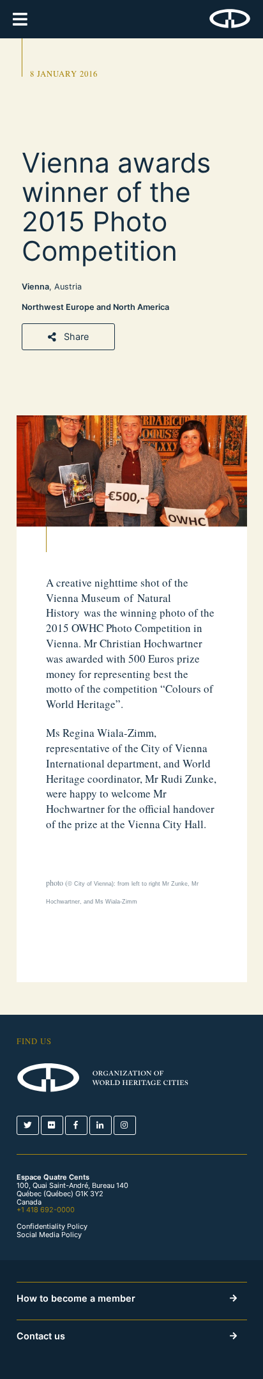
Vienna (35, 286)
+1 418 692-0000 (46, 1209)
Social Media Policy (49, 1235)
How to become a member (76, 1298)
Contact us (41, 1335)
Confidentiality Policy (52, 1226)
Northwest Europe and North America (95, 307)
